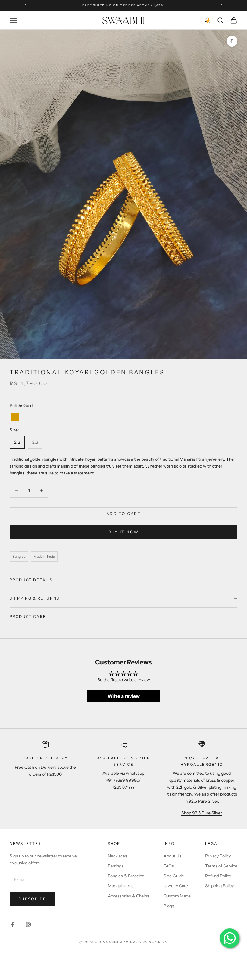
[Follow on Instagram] (28, 925)
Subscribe (32, 899)
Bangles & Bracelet (126, 876)
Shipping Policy (219, 885)
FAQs (169, 866)
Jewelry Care (176, 885)
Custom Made (177, 896)
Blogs (169, 906)
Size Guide (174, 876)
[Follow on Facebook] (13, 925)
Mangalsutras (120, 885)
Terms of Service (221, 866)
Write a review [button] (124, 696)
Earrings (116, 866)
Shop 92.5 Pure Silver (201, 813)
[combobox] (123, 466)
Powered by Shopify (144, 942)
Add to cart (123, 513)
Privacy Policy (218, 856)
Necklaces (117, 856)
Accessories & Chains (128, 896)
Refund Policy (218, 876)
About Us (172, 856)
